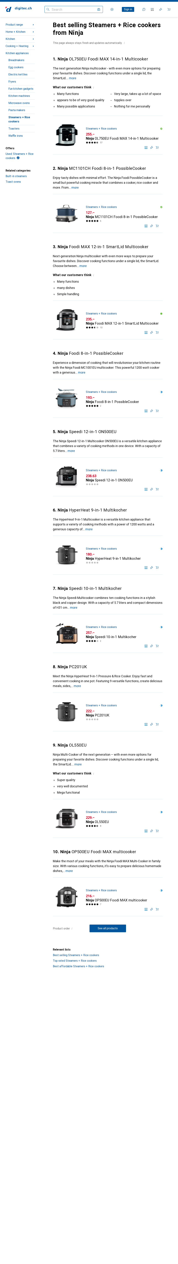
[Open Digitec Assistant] (144, 9)
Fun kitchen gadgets (20, 88)
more (72, 78)
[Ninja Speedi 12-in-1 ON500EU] (108, 476)
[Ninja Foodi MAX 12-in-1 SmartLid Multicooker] (108, 320)
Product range (14, 24)
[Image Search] (99, 9)
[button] (124, 43)
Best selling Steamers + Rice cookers (76, 955)
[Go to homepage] (19, 9)
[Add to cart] (157, 147)
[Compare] (146, 147)
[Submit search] (47, 9)
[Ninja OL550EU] (108, 818)
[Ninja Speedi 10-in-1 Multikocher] (108, 633)
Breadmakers (16, 60)
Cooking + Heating (17, 46)
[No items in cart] (169, 9)
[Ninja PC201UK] (108, 712)
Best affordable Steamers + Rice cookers (78, 966)
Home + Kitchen (15, 31)
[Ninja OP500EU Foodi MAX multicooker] (108, 897)
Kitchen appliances (17, 53)
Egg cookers (15, 67)
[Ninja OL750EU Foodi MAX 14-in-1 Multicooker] (108, 135)
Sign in (128, 9)
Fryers (12, 81)
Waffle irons (15, 135)
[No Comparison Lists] (152, 9)
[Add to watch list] (151, 147)
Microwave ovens (19, 103)
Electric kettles (17, 74)
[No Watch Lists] (160, 9)
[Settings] (112, 9)
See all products (108, 928)
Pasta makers (16, 110)
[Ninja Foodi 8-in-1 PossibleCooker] (108, 398)
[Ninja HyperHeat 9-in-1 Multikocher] (108, 555)
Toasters (13, 128)
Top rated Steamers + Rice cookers (75, 960)
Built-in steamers (16, 176)
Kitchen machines (19, 96)
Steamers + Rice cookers (19, 119)
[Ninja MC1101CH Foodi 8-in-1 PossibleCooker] (108, 213)
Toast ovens (13, 181)
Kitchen (10, 39)
